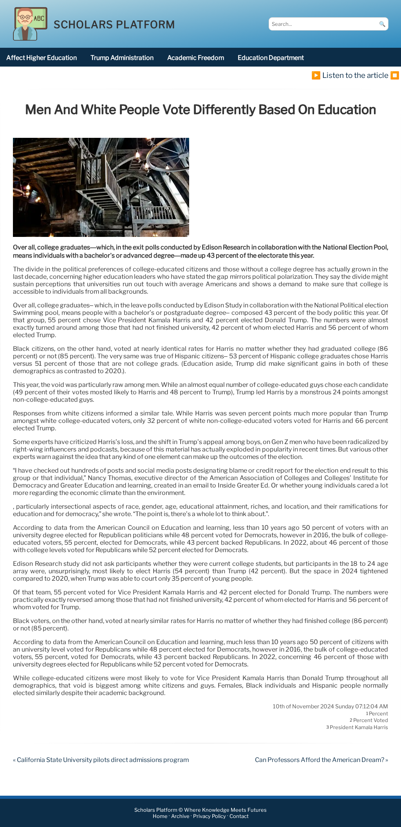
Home (160, 816)
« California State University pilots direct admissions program (101, 760)
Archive (180, 816)
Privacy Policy (209, 816)
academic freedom (195, 57)
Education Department (271, 57)
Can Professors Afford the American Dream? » (321, 760)
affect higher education (41, 57)
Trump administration (122, 57)
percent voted (370, 720)
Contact (239, 816)
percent (378, 713)
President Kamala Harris (359, 727)
